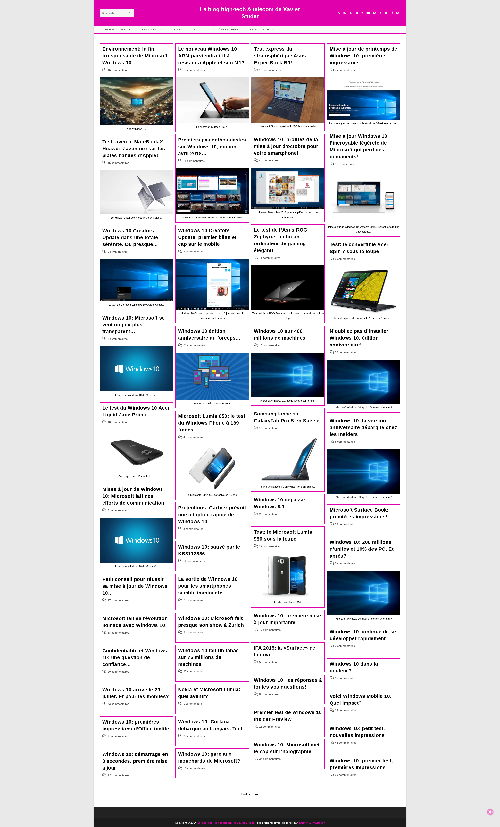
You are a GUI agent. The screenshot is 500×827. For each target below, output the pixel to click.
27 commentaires (194, 671)
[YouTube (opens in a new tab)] (368, 13)
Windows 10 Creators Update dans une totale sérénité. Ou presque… (130, 237)
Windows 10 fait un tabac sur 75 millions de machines (208, 657)
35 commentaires (345, 678)
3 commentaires (193, 251)
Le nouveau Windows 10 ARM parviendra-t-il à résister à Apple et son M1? (211, 55)
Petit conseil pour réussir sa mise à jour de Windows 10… (135, 586)
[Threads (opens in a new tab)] (351, 13)
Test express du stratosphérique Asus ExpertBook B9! (280, 55)
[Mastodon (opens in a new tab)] (397, 13)
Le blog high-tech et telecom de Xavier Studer (225, 822)
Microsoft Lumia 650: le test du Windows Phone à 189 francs (212, 422)
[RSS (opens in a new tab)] (380, 13)
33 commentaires (118, 703)
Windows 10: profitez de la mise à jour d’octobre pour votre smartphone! (286, 146)
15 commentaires (270, 70)
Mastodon (319, 822)
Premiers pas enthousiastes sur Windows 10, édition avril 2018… (212, 146)
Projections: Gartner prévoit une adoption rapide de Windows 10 (212, 514)
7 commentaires (345, 70)
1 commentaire (268, 428)
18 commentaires (345, 352)
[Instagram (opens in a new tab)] (356, 13)
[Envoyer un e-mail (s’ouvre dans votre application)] (386, 13)
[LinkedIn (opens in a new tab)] (362, 13)
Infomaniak (305, 822)
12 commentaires (270, 546)
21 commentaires (194, 345)
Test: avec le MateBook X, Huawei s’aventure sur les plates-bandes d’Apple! (133, 148)
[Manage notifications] (490, 812)
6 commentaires (118, 251)
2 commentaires (269, 514)
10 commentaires (270, 345)
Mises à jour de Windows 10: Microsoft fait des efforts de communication (133, 496)
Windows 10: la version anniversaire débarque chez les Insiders (363, 427)
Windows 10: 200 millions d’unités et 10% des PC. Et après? (362, 548)
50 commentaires (345, 774)
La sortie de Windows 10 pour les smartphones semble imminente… (208, 585)
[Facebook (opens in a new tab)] (345, 13)
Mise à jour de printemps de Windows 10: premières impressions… (363, 55)
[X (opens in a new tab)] (339, 13)
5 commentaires (345, 258)
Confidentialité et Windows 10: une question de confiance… (134, 657)
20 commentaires (118, 671)
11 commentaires (345, 164)
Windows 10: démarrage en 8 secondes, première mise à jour (135, 761)
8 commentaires (345, 441)
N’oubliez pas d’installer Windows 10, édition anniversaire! (359, 337)
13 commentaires (194, 70)
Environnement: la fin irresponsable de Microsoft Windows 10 (135, 55)
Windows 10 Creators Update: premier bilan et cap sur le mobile (207, 237)
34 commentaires (270, 758)
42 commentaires (345, 742)
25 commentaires (345, 710)
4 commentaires (269, 160)
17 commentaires (118, 600)
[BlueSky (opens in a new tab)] (374, 13)
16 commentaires (118, 70)
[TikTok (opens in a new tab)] (392, 13)
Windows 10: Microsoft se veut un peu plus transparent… (133, 324)
